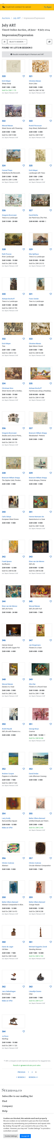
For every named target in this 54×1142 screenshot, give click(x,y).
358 (4, 897)
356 (4, 858)
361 (31, 942)
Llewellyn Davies (35, 991)
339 (31, 473)
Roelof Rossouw (35, 126)
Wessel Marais (7, 126)
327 (31, 210)
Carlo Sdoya (6, 517)
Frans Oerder (34, 299)
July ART (17, 18)
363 (31, 986)
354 (4, 813)
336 (4, 428)
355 (31, 813)
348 (4, 679)
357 (31, 858)
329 (31, 249)
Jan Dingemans (35, 645)
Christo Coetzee (8, 863)
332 (4, 339)
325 (31, 165)
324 (4, 165)
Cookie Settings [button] (11, 1136)
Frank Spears (7, 561)
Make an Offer (7, 828)
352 (4, 769)
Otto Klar (32, 684)
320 (4, 76)
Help (4, 1111)
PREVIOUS (21, 1072)
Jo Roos (5, 1036)
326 (4, 210)
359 (31, 897)
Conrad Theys (7, 170)
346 (4, 640)
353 (31, 769)
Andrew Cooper (8, 774)
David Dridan (33, 774)
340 (4, 512)
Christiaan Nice (7, 388)
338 (4, 473)
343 (31, 557)
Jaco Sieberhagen (9, 991)
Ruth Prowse (6, 254)
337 (31, 428)
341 (31, 512)
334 (4, 383)
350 (4, 724)
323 (31, 121)
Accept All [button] (25, 1136)
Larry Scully (6, 818)
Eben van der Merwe (36, 561)
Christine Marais (35, 81)
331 (31, 294)
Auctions (6, 18)
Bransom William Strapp (38, 433)
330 (4, 294)
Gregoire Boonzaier (9, 215)
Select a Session (16, 42)
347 (31, 640)
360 (4, 942)
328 (4, 249)
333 (31, 339)
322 (4, 121)
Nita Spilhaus (34, 254)
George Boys (34, 729)
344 (4, 601)
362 (4, 986)
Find (4, 1101)
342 (4, 557)
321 (31, 76)
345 (31, 601)
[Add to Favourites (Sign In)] (23, 76)
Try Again (48, 7)
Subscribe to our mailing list (17, 1096)
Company (7, 1106)
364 (4, 1031)
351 (31, 724)
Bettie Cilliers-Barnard (37, 818)
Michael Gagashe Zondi (38, 947)
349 (31, 679)
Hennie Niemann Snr (36, 517)
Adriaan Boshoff (8, 299)
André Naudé (7, 729)
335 (31, 383)
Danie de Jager (7, 947)
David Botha (33, 215)
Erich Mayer (6, 81)
